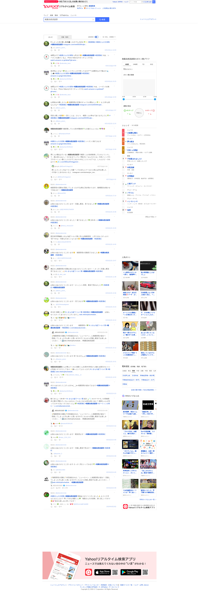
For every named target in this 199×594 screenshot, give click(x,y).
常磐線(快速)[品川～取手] (131, 380)
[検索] (153, 1)
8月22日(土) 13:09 (110, 50)
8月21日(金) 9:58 (111, 66)
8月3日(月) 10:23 (111, 307)
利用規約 (104, 585)
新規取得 (92, 6)
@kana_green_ (61, 47)
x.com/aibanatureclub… (78, 328)
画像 (51, 15)
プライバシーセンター (92, 585)
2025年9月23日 (111, 506)
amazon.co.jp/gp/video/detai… (62, 76)
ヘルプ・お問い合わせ (141, 585)
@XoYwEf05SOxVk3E (64, 258)
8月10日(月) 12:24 (110, 123)
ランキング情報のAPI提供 (88, 587)
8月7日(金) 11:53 (111, 136)
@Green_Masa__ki (75, 375)
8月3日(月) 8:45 (111, 472)
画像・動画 (64, 37)
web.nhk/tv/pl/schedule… (88, 314)
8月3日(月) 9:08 (111, 440)
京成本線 (135, 375)
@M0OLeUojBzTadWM (81, 504)
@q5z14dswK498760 (64, 242)
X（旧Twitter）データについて (109, 587)
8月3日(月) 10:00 (111, 377)
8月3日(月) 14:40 (111, 244)
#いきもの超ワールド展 (73, 271)
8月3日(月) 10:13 (111, 320)
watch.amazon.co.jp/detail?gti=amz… (64, 60)
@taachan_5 (58, 453)
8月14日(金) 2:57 (111, 110)
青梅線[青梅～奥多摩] (147, 375)
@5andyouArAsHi (64, 134)
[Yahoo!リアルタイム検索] (59, 6)
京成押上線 (126, 375)
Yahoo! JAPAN (117, 2)
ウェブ (46, 15)
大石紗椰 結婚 (147, 2)
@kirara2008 (61, 193)
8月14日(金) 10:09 (110, 97)
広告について (112, 585)
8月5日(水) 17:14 (111, 195)
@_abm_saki (61, 274)
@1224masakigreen (62, 304)
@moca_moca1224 (67, 226)
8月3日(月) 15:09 (111, 228)
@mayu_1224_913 (65, 437)
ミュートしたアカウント (148, 19)
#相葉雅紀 (91, 42)
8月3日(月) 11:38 (111, 277)
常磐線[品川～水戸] (147, 380)
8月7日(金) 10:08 (111, 149)
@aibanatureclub (61, 184)
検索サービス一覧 (126, 585)
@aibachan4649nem (66, 79)
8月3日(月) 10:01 (111, 361)
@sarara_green (61, 359)
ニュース (73, 15)
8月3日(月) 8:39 (111, 488)
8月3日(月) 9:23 (111, 393)
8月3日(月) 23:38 (111, 212)
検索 (103, 19)
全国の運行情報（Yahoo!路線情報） (143, 390)
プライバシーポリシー (75, 585)
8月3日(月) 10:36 (111, 293)
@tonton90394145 (66, 423)
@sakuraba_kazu (65, 63)
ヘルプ (126, 2)
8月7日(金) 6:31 (111, 179)
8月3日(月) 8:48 (111, 456)
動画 (56, 15)
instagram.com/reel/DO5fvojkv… (75, 44)
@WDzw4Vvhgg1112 (66, 166)
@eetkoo (73, 318)
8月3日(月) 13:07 (111, 260)
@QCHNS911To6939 (67, 209)
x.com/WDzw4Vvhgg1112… (70, 162)
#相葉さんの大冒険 (103, 42)
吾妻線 (125, 384)
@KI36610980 (60, 470)
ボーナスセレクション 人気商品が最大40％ (101, 8)
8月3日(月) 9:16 (111, 426)
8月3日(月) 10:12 (111, 348)
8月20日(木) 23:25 (110, 81)
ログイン (80, 8)
